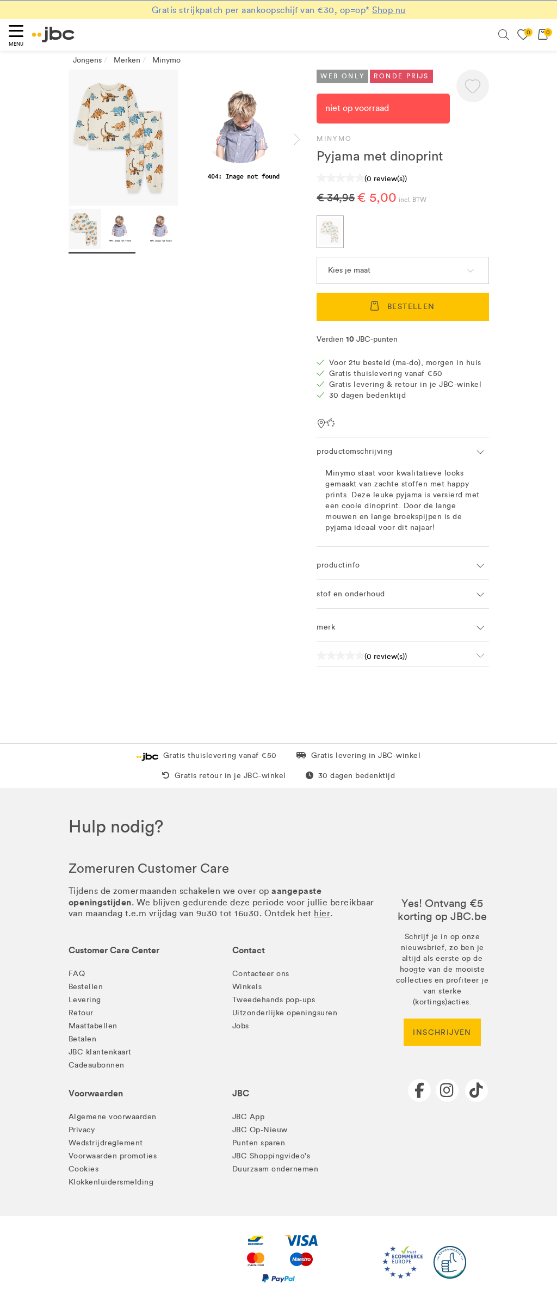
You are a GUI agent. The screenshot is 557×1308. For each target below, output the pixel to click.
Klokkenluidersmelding (111, 1182)
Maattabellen (93, 1026)
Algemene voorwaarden (113, 1116)
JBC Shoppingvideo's (271, 1156)
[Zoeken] (503, 34)
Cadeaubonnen (97, 1065)
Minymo (334, 139)
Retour (81, 1012)
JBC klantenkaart (100, 1052)
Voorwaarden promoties (113, 1156)
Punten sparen (259, 1142)
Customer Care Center (114, 950)
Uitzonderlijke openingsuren (285, 1012)
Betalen (83, 1039)
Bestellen (86, 986)
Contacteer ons (260, 973)
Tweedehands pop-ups (273, 999)
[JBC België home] (53, 34)
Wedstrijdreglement (106, 1142)
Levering (85, 999)
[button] (472, 86)
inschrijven (442, 1032)
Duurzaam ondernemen (275, 1169)
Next (305, 139)
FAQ (77, 973)
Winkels (247, 986)
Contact (248, 950)
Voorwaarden (96, 1093)
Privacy (82, 1129)
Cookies (84, 1169)
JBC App (248, 1116)
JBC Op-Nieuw (260, 1129)
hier (322, 913)
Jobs (240, 1026)
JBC (240, 1093)
